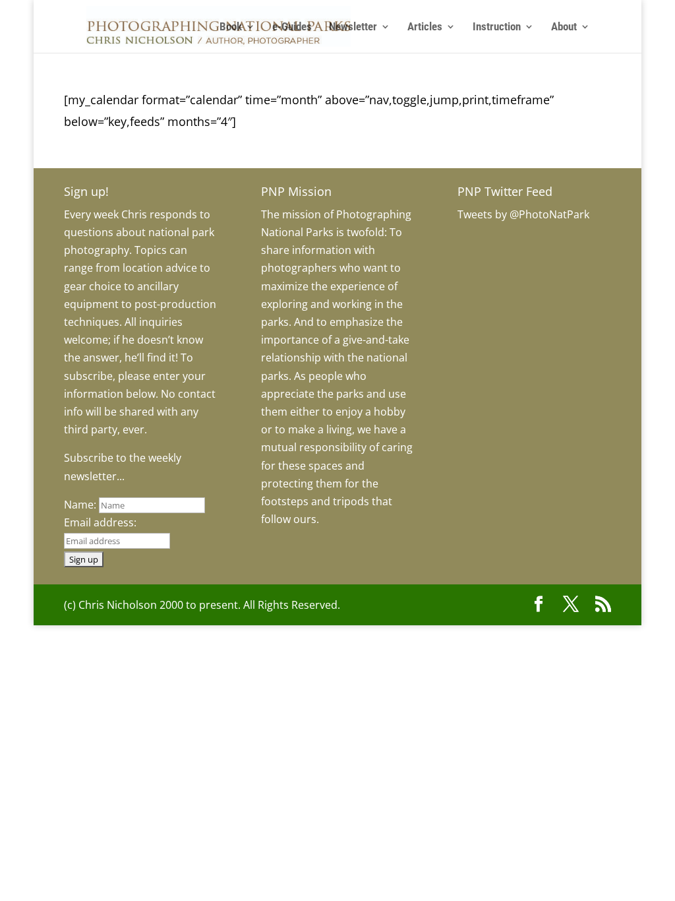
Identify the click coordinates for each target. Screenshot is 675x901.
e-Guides (292, 27)
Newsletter (353, 27)
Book (231, 27)
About (564, 27)
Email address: (100, 522)
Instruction (497, 27)
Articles (424, 27)
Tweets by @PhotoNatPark (523, 214)
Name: (80, 504)
